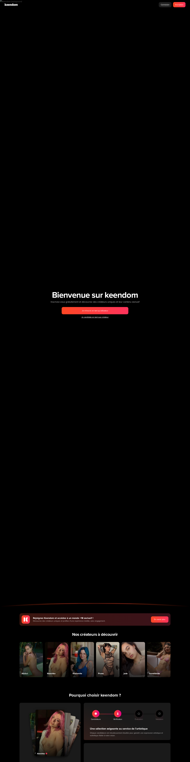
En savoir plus (159, 619)
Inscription (179, 4)
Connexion (165, 4)
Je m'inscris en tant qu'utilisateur (95, 310)
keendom (11, 4)
